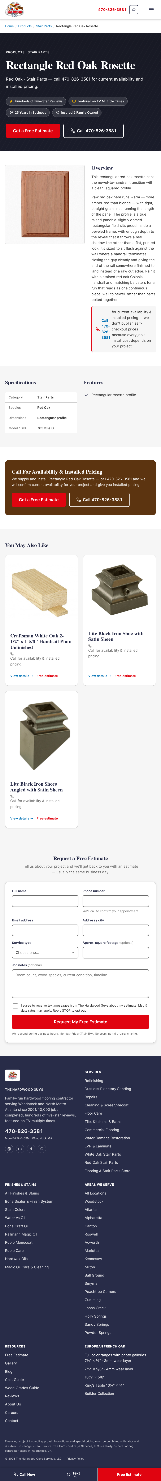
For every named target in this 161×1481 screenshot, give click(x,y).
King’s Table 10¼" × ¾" (104, 1385)
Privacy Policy (75, 1458)
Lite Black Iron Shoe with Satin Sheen (116, 636)
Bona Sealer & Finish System (29, 1201)
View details (19, 676)
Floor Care (93, 1113)
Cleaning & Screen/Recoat (107, 1105)
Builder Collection (99, 1393)
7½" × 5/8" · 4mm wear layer (109, 1369)
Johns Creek (95, 1308)
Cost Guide (14, 1380)
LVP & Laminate (98, 1146)
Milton (90, 1267)
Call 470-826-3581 (97, 130)
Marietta (92, 1251)
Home (9, 26)
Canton (91, 1226)
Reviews (12, 1396)
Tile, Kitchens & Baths (103, 1122)
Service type (21, 943)
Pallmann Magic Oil (21, 1234)
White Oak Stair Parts (103, 1154)
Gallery (11, 1363)
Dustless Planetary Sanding (108, 1089)
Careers (11, 1412)
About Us (13, 1404)
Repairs (91, 1097)
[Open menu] (151, 9)
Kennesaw (93, 1259)
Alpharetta (93, 1218)
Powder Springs (98, 1333)
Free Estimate (129, 1474)
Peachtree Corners (100, 1292)
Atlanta (91, 1209)
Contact (11, 1421)
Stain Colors (15, 1209)
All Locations (95, 1193)
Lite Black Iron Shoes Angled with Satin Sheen (36, 786)
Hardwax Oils (16, 1259)
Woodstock (94, 1201)
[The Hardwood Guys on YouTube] (20, 1149)
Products (25, 26)
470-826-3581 (112, 10)
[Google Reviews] (42, 1149)
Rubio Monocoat (18, 1242)
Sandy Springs (97, 1324)
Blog (8, 1371)
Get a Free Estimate (33, 130)
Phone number (94, 891)
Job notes (27, 965)
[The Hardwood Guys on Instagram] (9, 1149)
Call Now (27, 1474)
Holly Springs (96, 1316)
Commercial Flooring (102, 1130)
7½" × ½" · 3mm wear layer (108, 1361)
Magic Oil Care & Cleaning (27, 1267)
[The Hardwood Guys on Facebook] (31, 1149)
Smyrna (91, 1283)
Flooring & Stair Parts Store (107, 1171)
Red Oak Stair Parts (101, 1162)
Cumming (93, 1300)
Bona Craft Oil (17, 1226)
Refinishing (94, 1081)
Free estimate (47, 676)
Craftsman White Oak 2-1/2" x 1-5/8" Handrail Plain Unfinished (40, 641)
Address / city (93, 920)
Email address (22, 920)
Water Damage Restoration (107, 1138)
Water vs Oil (15, 1218)
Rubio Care (14, 1251)
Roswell (91, 1234)
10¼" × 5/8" (95, 1377)
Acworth (92, 1242)
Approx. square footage (108, 943)
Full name (19, 891)
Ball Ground (94, 1275)
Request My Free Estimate (80, 1021)
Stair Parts (44, 26)
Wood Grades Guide (22, 1388)
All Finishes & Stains (22, 1193)
